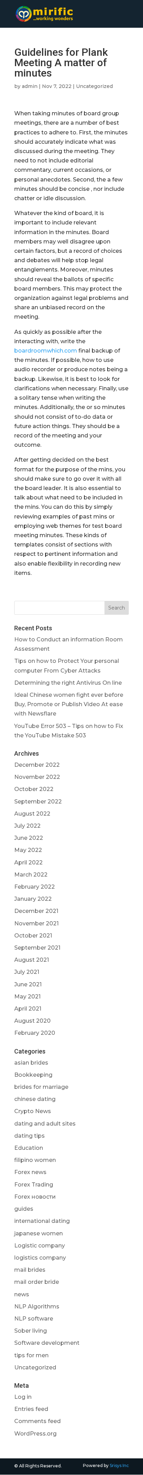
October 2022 (33, 789)
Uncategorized (94, 86)
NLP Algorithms (36, 1306)
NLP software (33, 1318)
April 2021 (27, 1008)
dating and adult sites (45, 1123)
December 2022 (37, 765)
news (21, 1294)
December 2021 (36, 911)
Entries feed (31, 1409)
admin (29, 86)
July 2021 (26, 972)
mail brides (29, 1270)
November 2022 (37, 777)
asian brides (31, 1062)
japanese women (38, 1233)
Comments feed (37, 1421)
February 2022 (34, 886)
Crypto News (32, 1111)
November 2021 (36, 923)
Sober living (30, 1330)
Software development (46, 1343)
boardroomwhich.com (45, 350)
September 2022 (38, 801)
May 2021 (27, 996)
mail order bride (36, 1282)
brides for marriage (41, 1087)
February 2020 (34, 1033)
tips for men (31, 1355)
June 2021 (28, 984)
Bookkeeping (33, 1075)
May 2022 (28, 850)
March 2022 (31, 874)
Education (28, 1148)
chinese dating (35, 1099)
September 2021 (37, 947)
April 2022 (28, 862)
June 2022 (28, 838)
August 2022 (32, 813)
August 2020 (32, 1021)
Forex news (30, 1172)
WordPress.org (35, 1433)
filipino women (35, 1160)
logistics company (40, 1257)
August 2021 (31, 960)
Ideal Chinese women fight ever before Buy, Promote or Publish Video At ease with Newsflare (68, 704)
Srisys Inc (119, 1465)
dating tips (29, 1135)
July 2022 (27, 826)
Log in (23, 1397)
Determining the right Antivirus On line (68, 682)
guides (23, 1209)
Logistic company (39, 1245)
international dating (42, 1221)
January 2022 (33, 899)
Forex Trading (33, 1184)
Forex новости (35, 1196)
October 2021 (33, 935)
